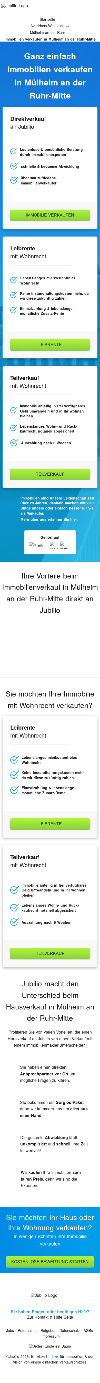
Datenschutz (69, 1330)
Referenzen (27, 1330)
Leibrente (50, 344)
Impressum (51, 1336)
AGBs (88, 1330)
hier (73, 519)
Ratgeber (48, 1330)
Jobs (10, 1330)
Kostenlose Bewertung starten (50, 1262)
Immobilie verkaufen (50, 215)
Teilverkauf (50, 474)
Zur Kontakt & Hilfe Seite (50, 1317)
